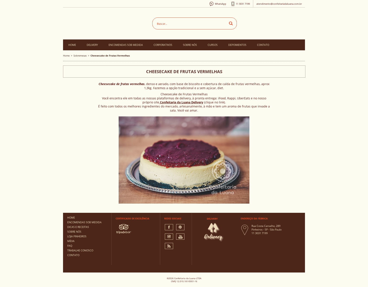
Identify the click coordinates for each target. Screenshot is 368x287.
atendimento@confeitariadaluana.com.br (279, 3)
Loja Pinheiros (76, 236)
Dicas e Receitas (78, 227)
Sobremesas (80, 55)
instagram (169, 236)
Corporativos (163, 45)
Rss (169, 246)
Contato (263, 45)
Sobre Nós (190, 45)
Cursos (213, 45)
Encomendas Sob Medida (126, 45)
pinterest (180, 227)
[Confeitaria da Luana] (104, 22)
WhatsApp (220, 3)
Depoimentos (237, 45)
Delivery (92, 45)
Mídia (71, 241)
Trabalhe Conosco (80, 250)
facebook (169, 227)
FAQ (69, 246)
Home (72, 45)
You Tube (180, 236)
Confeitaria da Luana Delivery (181, 102)
